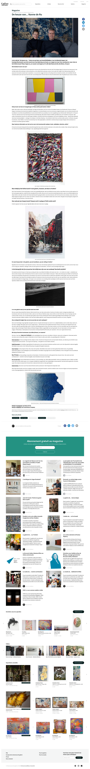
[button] (83, 19)
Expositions (37, 4)
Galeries (73, 4)
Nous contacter (9, 758)
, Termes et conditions (25, 765)
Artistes (49, 4)
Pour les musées (42, 754)
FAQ (7, 752)
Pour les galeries (42, 752)
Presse (7, 756)
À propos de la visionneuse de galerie (14, 754)
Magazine (84, 4)
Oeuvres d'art (61, 4)
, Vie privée (32, 765)
